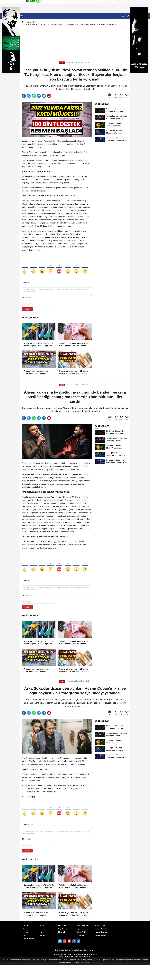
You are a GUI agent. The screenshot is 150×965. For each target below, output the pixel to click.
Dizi (24, 929)
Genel (34, 22)
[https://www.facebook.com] (69, 941)
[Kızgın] (59, 267)
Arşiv (78, 929)
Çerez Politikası (77, 950)
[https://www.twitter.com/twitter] (60, 941)
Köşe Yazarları (63, 929)
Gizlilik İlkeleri (88, 950)
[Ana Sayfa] (22, 22)
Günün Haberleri (82, 925)
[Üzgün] (85, 267)
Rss (56, 950)
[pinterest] (49, 96)
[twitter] (29, 96)
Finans (42, 929)
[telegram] (39, 96)
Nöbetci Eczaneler (101, 932)
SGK (25, 935)
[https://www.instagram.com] (64, 941)
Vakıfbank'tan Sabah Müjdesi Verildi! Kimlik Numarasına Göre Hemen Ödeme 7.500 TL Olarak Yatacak (74, 344)
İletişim (67, 950)
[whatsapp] (34, 96)
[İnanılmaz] (76, 267)
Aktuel (25, 925)
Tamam (87, 962)
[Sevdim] (42, 267)
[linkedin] (44, 96)
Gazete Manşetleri (101, 929)
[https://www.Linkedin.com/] (74, 941)
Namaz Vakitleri (100, 935)
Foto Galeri (128, 16)
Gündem (26, 932)
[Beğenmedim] (50, 267)
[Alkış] (33, 267)
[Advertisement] (75, 42)
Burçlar (42, 925)
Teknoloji (43, 935)
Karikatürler (81, 935)
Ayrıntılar (79, 962)
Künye (42, 932)
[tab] (28, 283)
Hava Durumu (100, 925)
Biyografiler (62, 932)
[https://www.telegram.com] (78, 941)
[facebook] (24, 96)
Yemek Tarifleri (28, 938)
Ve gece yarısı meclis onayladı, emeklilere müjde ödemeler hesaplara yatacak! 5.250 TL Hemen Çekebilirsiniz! (38, 372)
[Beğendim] (25, 267)
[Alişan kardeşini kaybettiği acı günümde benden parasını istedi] (57, 441)
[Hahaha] (68, 267)
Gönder (27, 309)
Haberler (28, 22)
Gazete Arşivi (81, 932)
